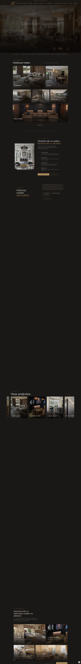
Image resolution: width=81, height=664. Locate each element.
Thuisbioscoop (49, 3)
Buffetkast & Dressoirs (29, 54)
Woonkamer (18, 3)
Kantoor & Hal (42, 3)
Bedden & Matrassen (40, 54)
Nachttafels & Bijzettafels (51, 54)
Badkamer (36, 3)
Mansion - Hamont (16, 415)
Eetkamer (24, 3)
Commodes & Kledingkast (64, 54)
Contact (64, 3)
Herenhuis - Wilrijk (70, 415)
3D (68, 3)
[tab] (34, 51)
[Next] (69, 394)
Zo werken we (47, 198)
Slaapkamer (30, 3)
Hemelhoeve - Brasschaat (35, 415)
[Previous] (67, 394)
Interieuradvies (58, 3)
